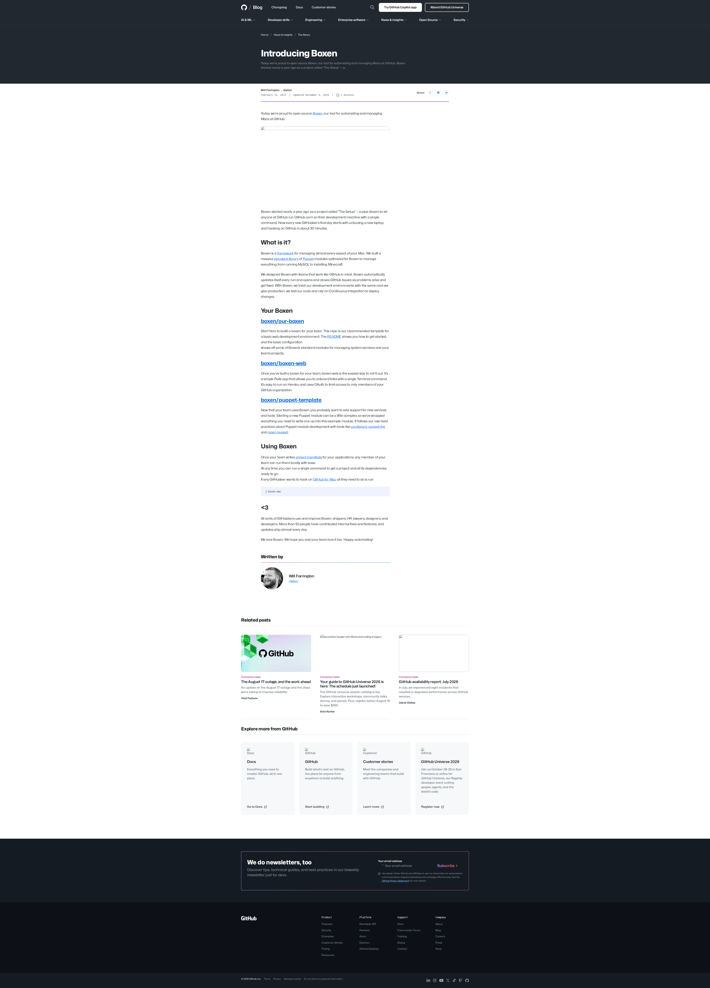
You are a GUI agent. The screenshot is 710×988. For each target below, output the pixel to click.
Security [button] (459, 20)
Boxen (317, 113)
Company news (251, 676)
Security (326, 930)
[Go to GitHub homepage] (249, 919)
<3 (265, 507)
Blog (258, 7)
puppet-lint (376, 427)
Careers (440, 936)
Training (402, 936)
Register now (430, 806)
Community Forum (408, 930)
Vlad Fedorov (249, 698)
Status (401, 942)
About (438, 923)
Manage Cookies (292, 978)
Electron (364, 942)
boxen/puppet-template (291, 400)
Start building (315, 806)
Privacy (277, 978)
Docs (400, 923)
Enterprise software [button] (351, 20)
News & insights (283, 34)
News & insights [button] (392, 20)
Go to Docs (255, 806)
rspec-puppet (278, 432)
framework (285, 253)
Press (438, 942)
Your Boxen (277, 310)
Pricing (326, 948)
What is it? (276, 242)
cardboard (359, 427)
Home (264, 34)
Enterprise (328, 936)
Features (327, 923)
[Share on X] (430, 92)
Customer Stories (332, 942)
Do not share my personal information (323, 978)
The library (304, 34)
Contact (402, 948)
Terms (267, 978)
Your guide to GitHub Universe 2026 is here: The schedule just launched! (352, 684)
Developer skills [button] (279, 20)
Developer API (367, 923)
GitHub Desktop (368, 948)
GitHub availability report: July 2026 (428, 682)
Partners (364, 930)
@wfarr (287, 90)
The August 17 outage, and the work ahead (276, 682)
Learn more (371, 806)
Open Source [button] (428, 20)
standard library (286, 259)
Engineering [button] (313, 20)
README (334, 336)
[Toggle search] (372, 7)
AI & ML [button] (246, 20)
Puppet (308, 259)
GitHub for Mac (324, 479)
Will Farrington (270, 90)
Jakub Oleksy (407, 702)
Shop (438, 948)
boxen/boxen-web (283, 363)
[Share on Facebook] (438, 92)
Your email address (390, 861)
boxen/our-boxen (282, 321)
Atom (362, 936)
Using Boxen (279, 446)
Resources (328, 955)
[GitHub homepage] (244, 7)
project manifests (309, 457)
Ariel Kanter (327, 711)
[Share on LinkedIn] (446, 92)
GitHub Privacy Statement (395, 880)
